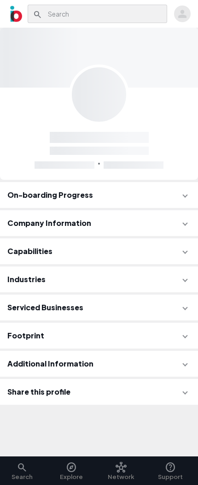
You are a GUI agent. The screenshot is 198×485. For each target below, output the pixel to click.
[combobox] (105, 13)
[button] (99, 195)
